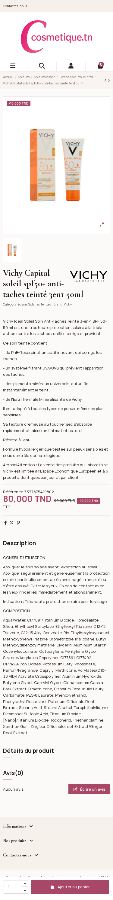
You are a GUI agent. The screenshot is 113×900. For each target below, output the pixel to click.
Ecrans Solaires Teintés (34, 304)
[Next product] (109, 80)
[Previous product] (106, 80)
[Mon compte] (71, 66)
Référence (13, 491)
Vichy (68, 304)
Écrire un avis (92, 789)
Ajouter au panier (74, 886)
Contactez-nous (15, 6)
